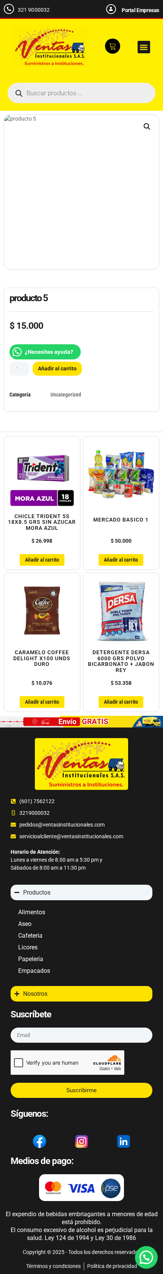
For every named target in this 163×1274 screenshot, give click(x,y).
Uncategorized (65, 395)
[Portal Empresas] (111, 9)
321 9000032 (34, 10)
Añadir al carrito (57, 368)
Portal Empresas (140, 10)
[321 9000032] (9, 9)
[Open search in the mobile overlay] (81, 93)
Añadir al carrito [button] (42, 560)
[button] (144, 47)
